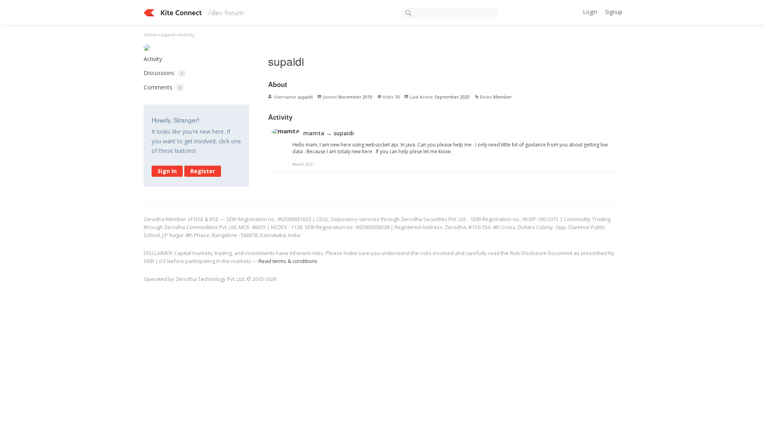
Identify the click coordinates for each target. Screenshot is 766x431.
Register (202, 171)
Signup (613, 12)
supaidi (344, 133)
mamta (313, 133)
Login (590, 12)
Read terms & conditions (288, 261)
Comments (162, 87)
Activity (153, 59)
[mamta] (285, 131)
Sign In (167, 171)
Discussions (163, 73)
